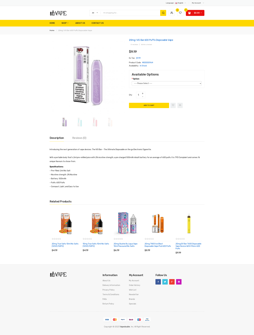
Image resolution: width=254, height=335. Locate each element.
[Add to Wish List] (173, 105)
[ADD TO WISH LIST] (76, 247)
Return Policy (108, 304)
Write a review (146, 44)
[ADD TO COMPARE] (70, 247)
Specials (132, 304)
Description (57, 137)
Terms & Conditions (111, 294)
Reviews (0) (79, 137)
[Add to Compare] (180, 105)
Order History (134, 285)
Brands (132, 299)
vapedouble (125, 327)
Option (136, 79)
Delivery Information (111, 285)
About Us (106, 280)
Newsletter (134, 294)
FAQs (105, 299)
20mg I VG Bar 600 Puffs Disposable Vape (75, 30)
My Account (134, 280)
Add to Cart (149, 105)
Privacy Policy (109, 290)
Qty (130, 95)
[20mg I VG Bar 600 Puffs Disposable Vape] (64, 122)
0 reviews (134, 44)
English (175, 3)
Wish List (132, 290)
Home (52, 30)
